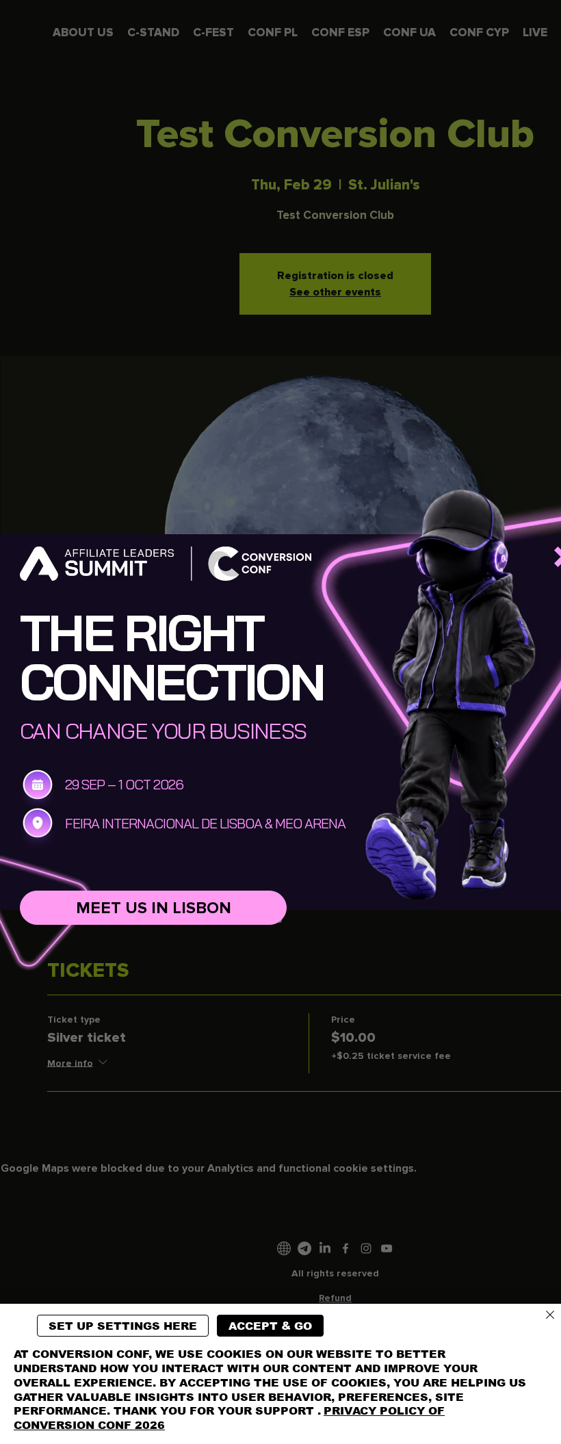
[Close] (550, 1316)
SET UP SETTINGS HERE (123, 1326)
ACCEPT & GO (270, 1326)
